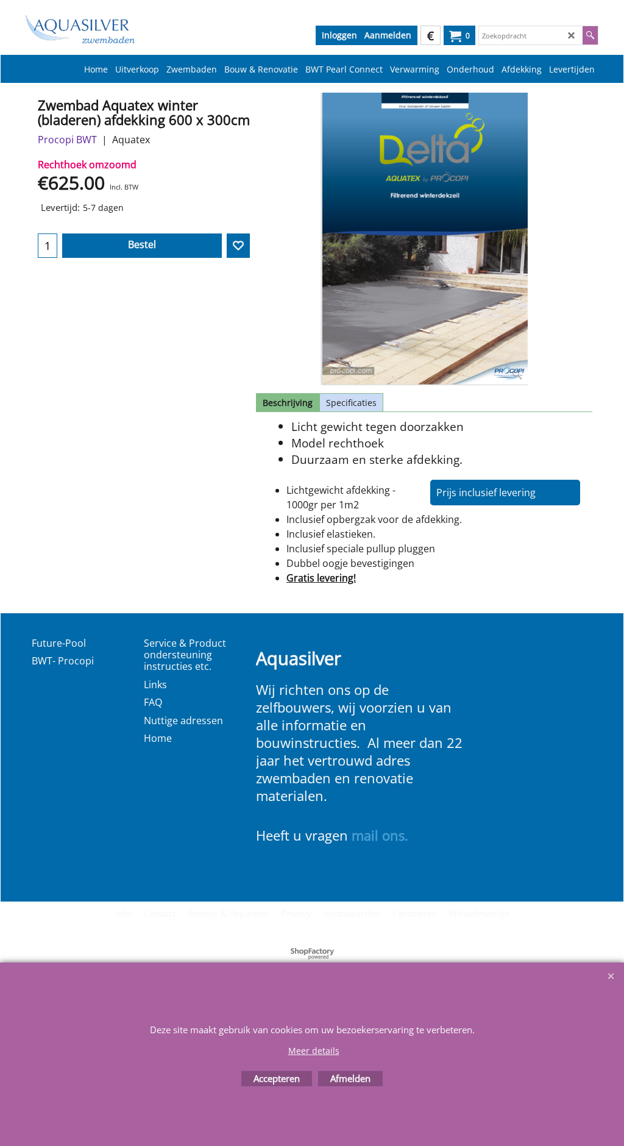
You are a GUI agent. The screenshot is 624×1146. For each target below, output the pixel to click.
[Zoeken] (590, 35)
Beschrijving (288, 402)
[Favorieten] (238, 245)
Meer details (313, 1050)
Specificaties (351, 402)
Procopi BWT (67, 139)
